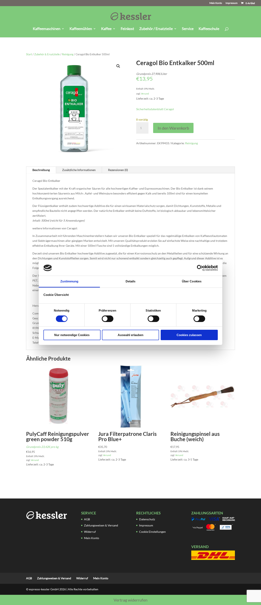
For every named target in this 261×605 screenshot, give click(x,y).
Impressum (232, 3)
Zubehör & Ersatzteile (47, 54)
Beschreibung (41, 170)
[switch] (107, 318)
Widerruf (90, 531)
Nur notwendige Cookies (72, 335)
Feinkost (127, 29)
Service (188, 29)
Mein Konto (215, 3)
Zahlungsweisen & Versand (101, 525)
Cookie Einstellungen (152, 531)
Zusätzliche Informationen (79, 170)
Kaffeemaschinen (46, 29)
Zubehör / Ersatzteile (156, 29)
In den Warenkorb (173, 127)
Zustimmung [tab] (69, 281)
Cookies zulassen (189, 335)
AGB (87, 519)
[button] (118, 66)
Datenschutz (147, 519)
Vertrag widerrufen (130, 599)
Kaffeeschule (209, 29)
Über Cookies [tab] (191, 281)
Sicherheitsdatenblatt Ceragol (155, 109)
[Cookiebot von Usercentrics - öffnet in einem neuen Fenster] (200, 268)
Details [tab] (131, 281)
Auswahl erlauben (130, 335)
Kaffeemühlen (81, 29)
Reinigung (67, 54)
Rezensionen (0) (118, 170)
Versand (145, 93)
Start (29, 54)
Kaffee (106, 29)
